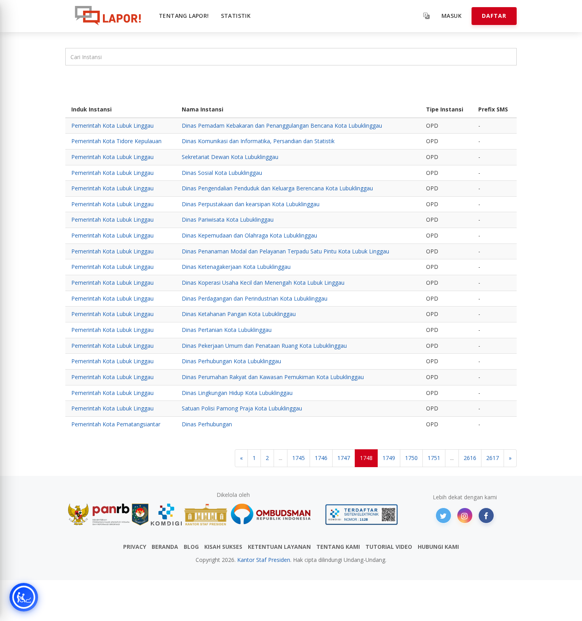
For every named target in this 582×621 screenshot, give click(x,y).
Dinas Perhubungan (207, 424)
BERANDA (165, 546)
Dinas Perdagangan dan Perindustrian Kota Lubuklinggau (254, 298)
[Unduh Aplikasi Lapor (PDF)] (361, 514)
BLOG (191, 546)
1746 (321, 458)
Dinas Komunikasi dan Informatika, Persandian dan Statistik (258, 141)
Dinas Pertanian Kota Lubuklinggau (227, 330)
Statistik (236, 15)
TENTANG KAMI (338, 546)
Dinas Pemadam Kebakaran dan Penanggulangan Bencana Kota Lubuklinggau (282, 125)
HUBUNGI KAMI (438, 546)
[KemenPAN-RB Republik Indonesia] (99, 514)
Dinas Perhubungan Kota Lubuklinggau (231, 361)
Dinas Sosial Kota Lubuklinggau (222, 172)
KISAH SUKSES (223, 546)
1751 (434, 458)
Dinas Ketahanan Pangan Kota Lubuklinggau (239, 314)
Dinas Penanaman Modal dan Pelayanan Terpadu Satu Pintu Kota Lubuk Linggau (285, 251)
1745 (298, 458)
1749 (388, 458)
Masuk (451, 15)
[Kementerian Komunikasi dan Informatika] (166, 514)
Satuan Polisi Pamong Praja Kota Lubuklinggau (242, 408)
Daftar (494, 15)
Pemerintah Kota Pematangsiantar (115, 424)
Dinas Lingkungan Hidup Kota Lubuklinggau (237, 393)
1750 (411, 458)
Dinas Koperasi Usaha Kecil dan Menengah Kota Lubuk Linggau (263, 282)
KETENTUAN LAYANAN (279, 546)
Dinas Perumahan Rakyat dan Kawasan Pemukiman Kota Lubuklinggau (273, 377)
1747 (343, 458)
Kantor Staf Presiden (263, 560)
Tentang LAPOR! (184, 15)
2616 (470, 458)
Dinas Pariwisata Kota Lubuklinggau (228, 219)
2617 (492, 458)
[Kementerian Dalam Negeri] (140, 514)
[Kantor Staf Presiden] (205, 514)
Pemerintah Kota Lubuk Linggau (112, 125)
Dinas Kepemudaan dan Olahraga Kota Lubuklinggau (249, 235)
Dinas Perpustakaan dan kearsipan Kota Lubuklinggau (251, 204)
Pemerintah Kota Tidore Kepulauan (116, 141)
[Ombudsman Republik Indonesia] (275, 514)
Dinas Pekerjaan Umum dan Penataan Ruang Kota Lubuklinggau (264, 345)
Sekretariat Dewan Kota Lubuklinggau (230, 157)
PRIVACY (134, 546)
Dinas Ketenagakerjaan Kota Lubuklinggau (236, 266)
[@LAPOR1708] (443, 515)
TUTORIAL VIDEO (388, 546)
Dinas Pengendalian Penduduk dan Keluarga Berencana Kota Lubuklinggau (277, 188)
